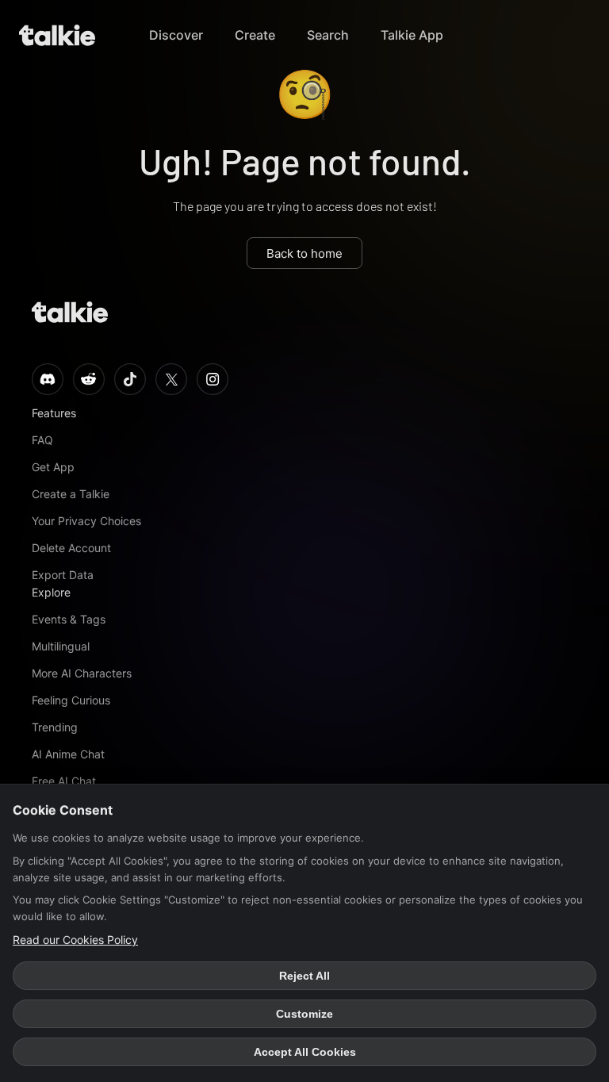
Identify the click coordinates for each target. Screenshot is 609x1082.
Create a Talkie (70, 494)
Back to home (304, 253)
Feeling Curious (71, 700)
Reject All (304, 975)
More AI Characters (82, 673)
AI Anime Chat (68, 754)
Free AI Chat (64, 781)
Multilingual (61, 646)
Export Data (63, 574)
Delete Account (71, 547)
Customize (304, 1013)
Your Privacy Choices (86, 521)
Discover (176, 35)
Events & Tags (68, 619)
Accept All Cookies (305, 1052)
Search (328, 35)
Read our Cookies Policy (75, 939)
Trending (55, 727)
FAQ (42, 440)
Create (255, 35)
